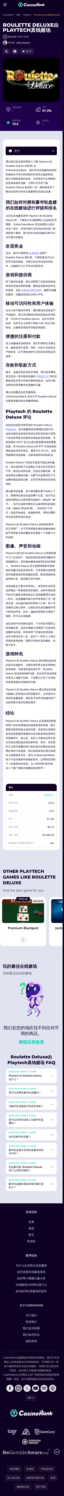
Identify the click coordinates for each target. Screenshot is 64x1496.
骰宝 (31, 1235)
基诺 (31, 1228)
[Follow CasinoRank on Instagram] (18, 1388)
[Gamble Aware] (26, 1452)
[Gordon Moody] (31, 1442)
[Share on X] (6, 51)
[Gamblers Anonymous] (26, 1432)
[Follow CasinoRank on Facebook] (10, 1388)
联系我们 (31, 1322)
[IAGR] (12, 1432)
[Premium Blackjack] (23, 921)
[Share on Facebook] (14, 51)
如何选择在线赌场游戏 (31, 1272)
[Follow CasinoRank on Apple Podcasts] (52, 1388)
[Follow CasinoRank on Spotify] (44, 1388)
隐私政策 (31, 1341)
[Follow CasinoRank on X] (27, 1388)
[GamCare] (45, 1432)
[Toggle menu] (5, 4)
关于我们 (31, 1315)
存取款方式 (42, 376)
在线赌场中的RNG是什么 (31, 1285)
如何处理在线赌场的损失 (31, 1291)
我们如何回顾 (31, 1328)
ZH (29, 1397)
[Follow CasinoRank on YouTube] (35, 1388)
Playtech (11, 429)
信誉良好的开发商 (31, 290)
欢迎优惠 (34, 253)
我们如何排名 (31, 1335)
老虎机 (31, 1241)
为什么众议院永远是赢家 (31, 1265)
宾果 (31, 1222)
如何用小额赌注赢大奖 (31, 1278)
